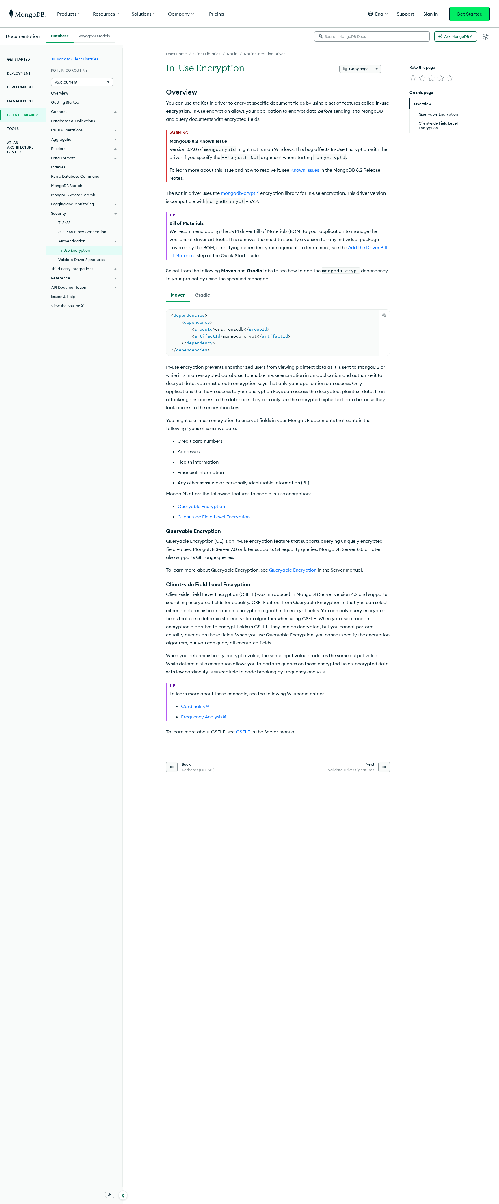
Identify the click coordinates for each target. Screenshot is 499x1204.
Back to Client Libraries (77, 59)
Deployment (19, 73)
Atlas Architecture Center (20, 147)
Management (20, 101)
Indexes (58, 167)
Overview (59, 93)
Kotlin (232, 53)
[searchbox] (372, 36)
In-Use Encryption (74, 250)
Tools (13, 129)
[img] (412, 78)
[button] (378, 13)
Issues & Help (63, 296)
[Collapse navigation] (123, 1195)
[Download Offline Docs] (109, 1195)
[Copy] (384, 315)
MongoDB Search (66, 185)
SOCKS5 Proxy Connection (82, 231)
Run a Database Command (75, 176)
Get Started (470, 14)
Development (20, 87)
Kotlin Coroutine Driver (264, 53)
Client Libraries (206, 53)
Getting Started (65, 102)
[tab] (178, 294)
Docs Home (176, 53)
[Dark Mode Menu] (486, 36)
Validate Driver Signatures (81, 259)
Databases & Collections (73, 120)
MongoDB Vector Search (73, 194)
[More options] (376, 69)
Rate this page (422, 67)
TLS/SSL (65, 222)
